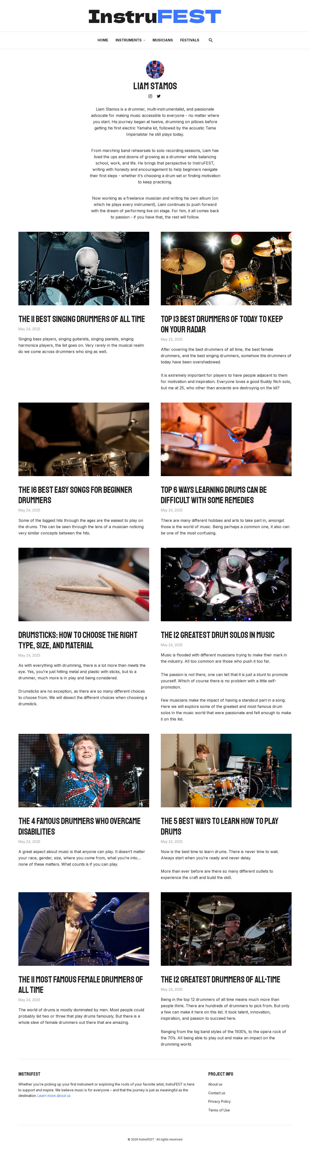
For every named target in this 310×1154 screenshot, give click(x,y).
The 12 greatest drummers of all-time (220, 979)
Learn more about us (54, 1096)
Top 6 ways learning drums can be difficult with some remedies (214, 495)
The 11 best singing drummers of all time (81, 319)
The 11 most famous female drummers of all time (80, 984)
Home (103, 40)
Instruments (129, 40)
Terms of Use (219, 1110)
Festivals (189, 40)
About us (215, 1084)
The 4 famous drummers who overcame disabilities (79, 826)
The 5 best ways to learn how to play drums (220, 826)
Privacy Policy (219, 1101)
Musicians (163, 40)
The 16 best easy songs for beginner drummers (75, 495)
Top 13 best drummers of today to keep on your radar (222, 324)
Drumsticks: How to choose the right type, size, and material (78, 640)
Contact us (216, 1093)
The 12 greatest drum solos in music (218, 635)
